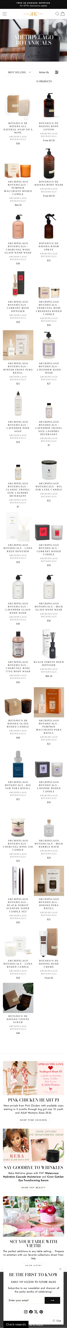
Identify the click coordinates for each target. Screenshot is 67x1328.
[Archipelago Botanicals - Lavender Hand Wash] (49, 345)
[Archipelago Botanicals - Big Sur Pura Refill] (18, 764)
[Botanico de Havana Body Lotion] (49, 105)
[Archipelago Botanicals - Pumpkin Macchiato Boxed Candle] (18, 164)
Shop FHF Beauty (33, 1187)
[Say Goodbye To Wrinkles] (33, 1146)
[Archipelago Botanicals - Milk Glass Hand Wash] (49, 585)
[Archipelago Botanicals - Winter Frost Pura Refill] (18, 345)
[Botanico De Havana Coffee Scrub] (18, 998)
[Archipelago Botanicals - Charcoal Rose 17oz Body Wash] (18, 644)
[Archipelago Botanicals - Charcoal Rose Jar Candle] (18, 822)
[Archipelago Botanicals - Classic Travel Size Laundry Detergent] (18, 465)
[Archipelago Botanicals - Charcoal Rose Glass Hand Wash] (18, 225)
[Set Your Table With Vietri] (33, 1216)
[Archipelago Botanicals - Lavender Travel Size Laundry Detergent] (49, 404)
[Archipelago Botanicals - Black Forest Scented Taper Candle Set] (18, 881)
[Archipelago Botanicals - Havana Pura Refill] (49, 881)
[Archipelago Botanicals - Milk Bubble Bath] (49, 822)
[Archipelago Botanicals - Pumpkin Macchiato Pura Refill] (49, 702)
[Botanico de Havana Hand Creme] (49, 942)
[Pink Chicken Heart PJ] (33, 1078)
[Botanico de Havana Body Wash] (49, 164)
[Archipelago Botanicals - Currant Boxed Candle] (49, 527)
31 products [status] (44, 81)
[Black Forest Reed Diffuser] (49, 644)
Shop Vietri (33, 1265)
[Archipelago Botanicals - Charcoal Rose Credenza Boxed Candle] (49, 284)
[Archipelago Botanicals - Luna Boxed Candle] (18, 942)
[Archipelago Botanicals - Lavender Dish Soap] (18, 404)
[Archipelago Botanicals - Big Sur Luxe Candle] (49, 465)
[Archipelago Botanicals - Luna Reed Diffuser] (18, 527)
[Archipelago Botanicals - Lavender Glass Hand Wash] (18, 585)
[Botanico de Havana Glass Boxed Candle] (18, 702)
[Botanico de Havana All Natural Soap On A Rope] (18, 105)
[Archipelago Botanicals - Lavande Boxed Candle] (49, 764)
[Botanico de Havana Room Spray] (49, 225)
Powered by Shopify (33, 1325)
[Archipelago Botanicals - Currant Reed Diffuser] (18, 284)
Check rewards (16, 1324)
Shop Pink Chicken (33, 1120)
